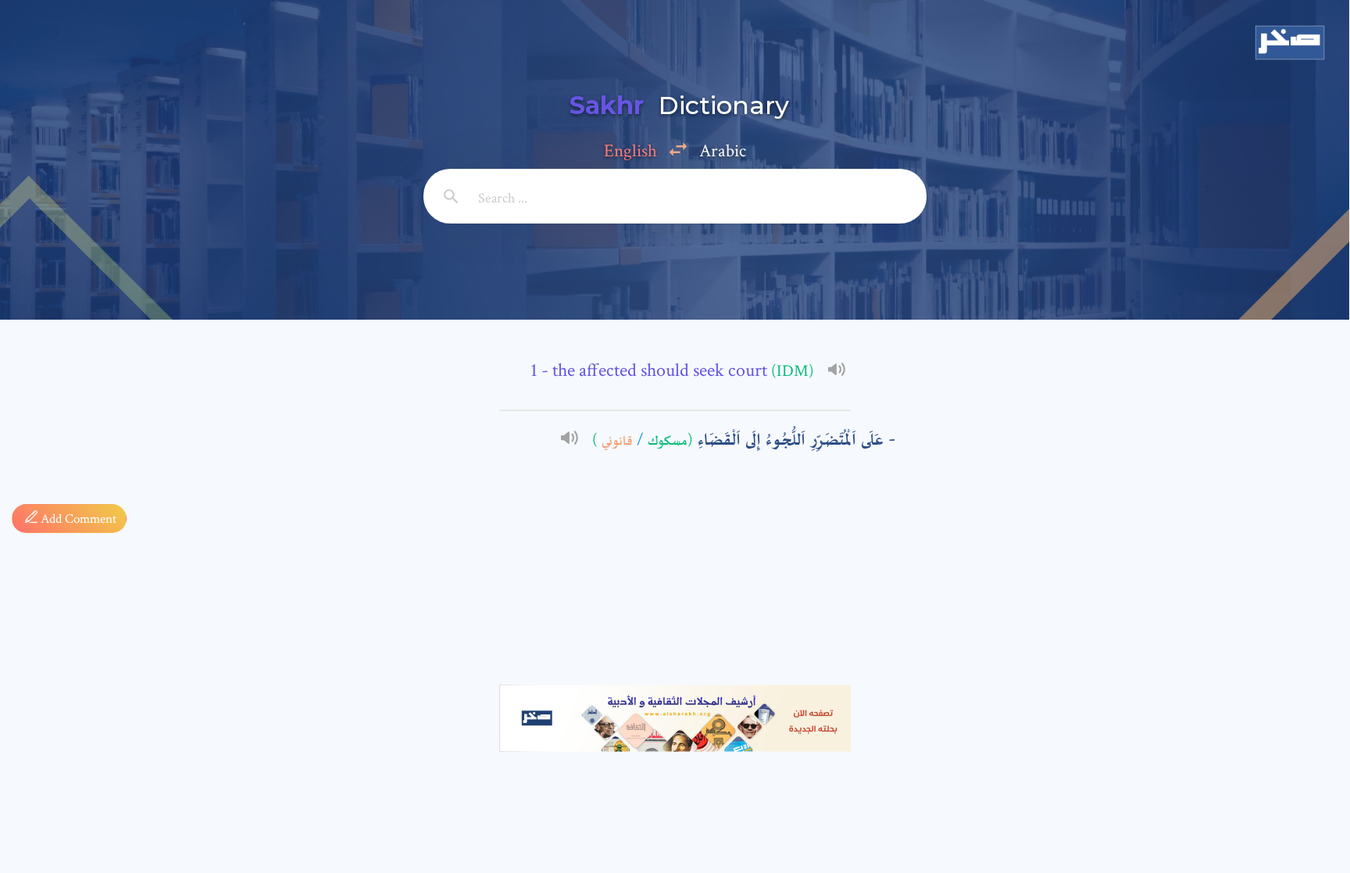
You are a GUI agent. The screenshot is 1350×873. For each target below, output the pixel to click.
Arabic (722, 151)
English (630, 151)
